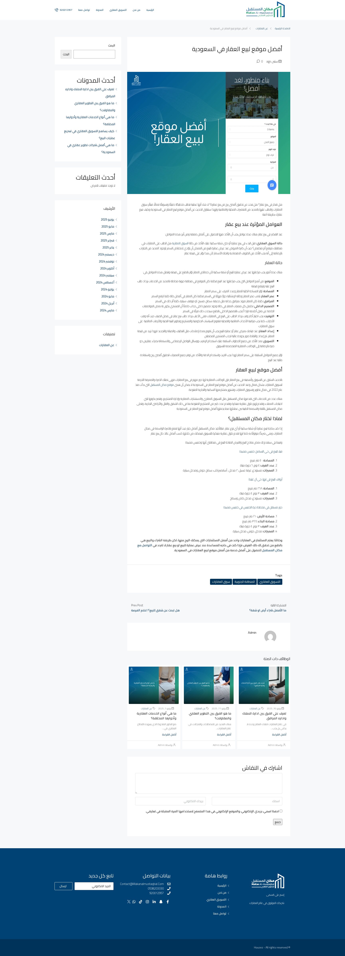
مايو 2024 (107, 296)
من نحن (136, 10)
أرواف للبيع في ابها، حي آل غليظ (265, 479)
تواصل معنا (84, 10)
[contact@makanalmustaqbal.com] (169, 884)
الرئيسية (150, 10)
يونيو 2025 (107, 219)
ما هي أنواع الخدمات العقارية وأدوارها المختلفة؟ (156, 715)
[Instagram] (147, 902)
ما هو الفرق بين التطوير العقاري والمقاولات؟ (210, 715)
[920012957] (169, 893)
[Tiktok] (141, 902)
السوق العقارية (180, 243)
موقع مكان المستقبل (162, 385)
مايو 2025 (107, 226)
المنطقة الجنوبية (245, 582)
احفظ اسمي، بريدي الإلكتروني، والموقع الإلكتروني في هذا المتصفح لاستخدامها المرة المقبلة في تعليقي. (212, 811)
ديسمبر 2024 (106, 254)
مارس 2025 (107, 233)
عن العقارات (262, 28)
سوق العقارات (221, 582)
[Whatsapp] (134, 902)
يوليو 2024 (107, 289)
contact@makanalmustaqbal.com (142, 884)
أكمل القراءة (279, 734)
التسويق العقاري (118, 10)
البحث (111, 45)
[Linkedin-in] (154, 902)
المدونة (99, 10)
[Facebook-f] (168, 902)
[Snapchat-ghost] (161, 902)
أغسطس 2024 (105, 282)
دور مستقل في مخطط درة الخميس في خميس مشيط (253, 507)
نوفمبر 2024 (106, 261)
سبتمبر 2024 (106, 275)
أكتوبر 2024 (107, 268)
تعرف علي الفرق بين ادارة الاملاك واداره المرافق (264, 715)
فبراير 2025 (107, 240)
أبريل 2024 (107, 303)
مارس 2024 (107, 310)
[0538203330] (169, 888)
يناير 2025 (108, 247)
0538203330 (156, 888)
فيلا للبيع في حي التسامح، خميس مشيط (260, 451)
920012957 (65, 10)
